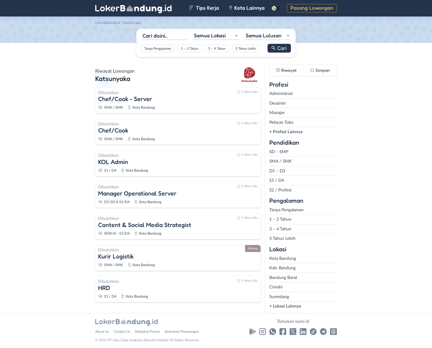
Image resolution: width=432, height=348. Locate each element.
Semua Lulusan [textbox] (263, 35)
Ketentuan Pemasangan (182, 331)
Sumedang (279, 297)
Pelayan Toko (281, 122)
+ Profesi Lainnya (286, 132)
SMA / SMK (280, 161)
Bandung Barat (283, 278)
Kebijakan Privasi (147, 331)
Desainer (277, 103)
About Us (102, 331)
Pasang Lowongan (311, 8)
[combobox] (215, 36)
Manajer (277, 113)
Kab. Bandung (282, 268)
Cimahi (276, 287)
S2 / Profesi (280, 190)
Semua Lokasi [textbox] (210, 35)
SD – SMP (278, 152)
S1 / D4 (276, 180)
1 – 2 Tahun (189, 48)
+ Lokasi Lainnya (285, 306)
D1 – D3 (277, 171)
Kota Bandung (282, 258)
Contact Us (122, 331)
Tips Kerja (206, 8)
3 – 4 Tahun (216, 48)
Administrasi (281, 94)
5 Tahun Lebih (245, 48)
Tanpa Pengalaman (157, 48)
